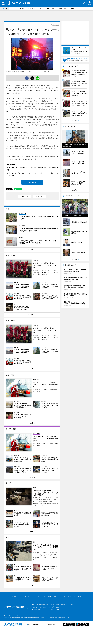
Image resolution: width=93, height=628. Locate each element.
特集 (72, 8)
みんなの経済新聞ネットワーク (13, 624)
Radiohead (11, 164)
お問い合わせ (55, 607)
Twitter (83, 3)
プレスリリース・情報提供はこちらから (62, 604)
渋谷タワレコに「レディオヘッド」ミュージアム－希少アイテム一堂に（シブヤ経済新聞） (32, 174)
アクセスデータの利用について (41, 607)
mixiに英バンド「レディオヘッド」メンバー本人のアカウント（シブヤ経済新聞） (32, 169)
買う (41, 8)
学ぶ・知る (62, 8)
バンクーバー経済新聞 (19, 3)
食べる (22, 8)
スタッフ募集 (55, 609)
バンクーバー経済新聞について (41, 604)
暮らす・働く (51, 8)
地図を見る (32, 182)
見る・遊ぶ (31, 8)
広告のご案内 (36, 609)
